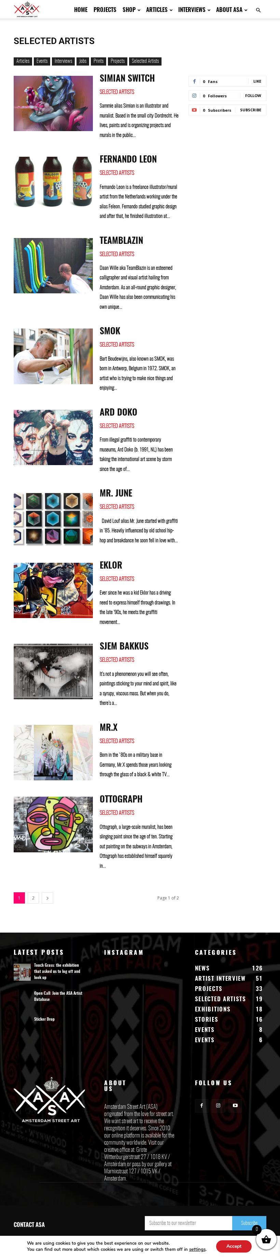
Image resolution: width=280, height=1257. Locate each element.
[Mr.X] (53, 753)
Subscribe (250, 109)
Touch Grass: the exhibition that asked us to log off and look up (57, 971)
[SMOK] (53, 356)
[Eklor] (53, 590)
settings (197, 1249)
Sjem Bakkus (124, 646)
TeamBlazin (121, 241)
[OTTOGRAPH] (53, 824)
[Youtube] (235, 1106)
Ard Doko (118, 412)
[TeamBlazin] (53, 266)
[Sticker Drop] (22, 1026)
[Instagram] (218, 1106)
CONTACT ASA (29, 1225)
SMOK (110, 331)
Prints (98, 61)
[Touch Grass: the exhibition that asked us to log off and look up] (22, 972)
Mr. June (116, 493)
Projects (105, 10)
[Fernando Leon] (53, 184)
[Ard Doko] (53, 437)
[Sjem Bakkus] (53, 671)
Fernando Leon (128, 159)
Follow (253, 95)
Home (80, 10)
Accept (233, 1246)
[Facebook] (201, 1106)
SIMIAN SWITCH (127, 78)
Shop (129, 10)
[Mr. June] (53, 518)
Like (257, 81)
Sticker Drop (44, 1019)
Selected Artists (145, 61)
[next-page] (47, 898)
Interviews (192, 10)
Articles (157, 10)
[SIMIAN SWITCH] (53, 103)
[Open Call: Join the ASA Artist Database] (22, 1000)
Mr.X (108, 728)
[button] (258, 10)
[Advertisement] (227, 166)
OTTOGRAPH (121, 799)
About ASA (229, 10)
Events (42, 61)
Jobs (82, 61)
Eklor (111, 565)
